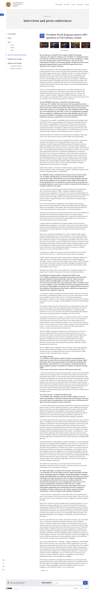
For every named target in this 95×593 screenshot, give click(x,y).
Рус (1, 12)
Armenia (87, 4)
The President (58, 4)
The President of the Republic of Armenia (18, 4)
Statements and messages (15, 59)
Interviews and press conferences (17, 55)
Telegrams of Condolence (16, 68)
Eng (2, 14)
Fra (1, 17)
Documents (80, 4)
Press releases (12, 34)
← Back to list (44, 570)
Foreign (12, 45)
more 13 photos (64, 50)
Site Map (87, 588)
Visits (9, 42)
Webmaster (75, 588)
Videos (9, 38)
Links (82, 588)
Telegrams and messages (15, 63)
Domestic (12, 47)
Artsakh (12, 50)
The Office (66, 4)
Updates (73, 4)
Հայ (2, 10)
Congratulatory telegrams (16, 66)
